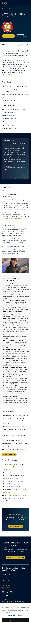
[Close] (29, 605)
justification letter (14, 495)
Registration (6, 574)
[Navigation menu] (28, 2)
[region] (15, 613)
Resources (5, 577)
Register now (6, 36)
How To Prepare (7, 454)
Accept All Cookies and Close (15, 620)
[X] (3, 592)
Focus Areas (5, 580)
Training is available (9, 464)
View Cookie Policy (7, 612)
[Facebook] (7, 592)
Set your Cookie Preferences (15, 615)
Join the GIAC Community (13, 557)
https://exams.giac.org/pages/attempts (11, 218)
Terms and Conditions (9, 601)
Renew (19, 36)
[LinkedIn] (11, 592)
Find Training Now (14, 526)
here (23, 449)
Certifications (7, 8)
